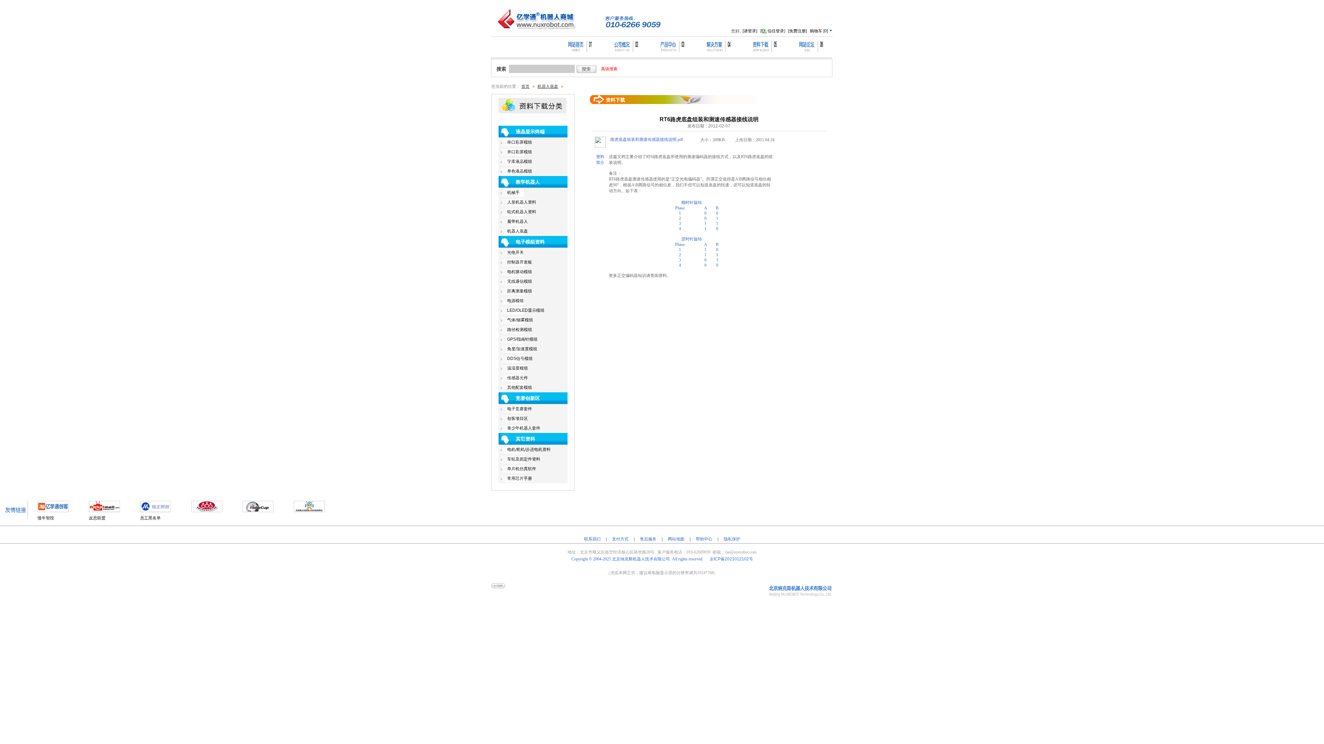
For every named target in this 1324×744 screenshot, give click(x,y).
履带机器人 (517, 221)
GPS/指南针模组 (522, 339)
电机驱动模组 (519, 271)
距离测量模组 (519, 291)
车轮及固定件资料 (523, 459)
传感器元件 (517, 377)
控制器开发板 (519, 262)
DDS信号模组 (520, 358)
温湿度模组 (517, 368)
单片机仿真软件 (521, 468)
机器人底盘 (548, 86)
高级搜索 (609, 68)
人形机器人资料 (521, 202)
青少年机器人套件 (523, 428)
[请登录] (750, 31)
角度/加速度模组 (522, 349)
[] (819, 31)
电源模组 (515, 300)
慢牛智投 (46, 518)
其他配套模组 (519, 387)
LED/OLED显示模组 (525, 310)
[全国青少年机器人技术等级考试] (309, 510)
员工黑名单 (150, 518)
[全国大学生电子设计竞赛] (206, 510)
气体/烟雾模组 (520, 320)
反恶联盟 (97, 518)
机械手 (513, 192)
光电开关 (515, 252)
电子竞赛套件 (519, 408)
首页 (525, 86)
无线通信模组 (519, 281)
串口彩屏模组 (519, 142)
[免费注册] (797, 31)
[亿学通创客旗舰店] (53, 510)
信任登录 (776, 31)
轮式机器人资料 (521, 211)
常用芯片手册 (519, 478)
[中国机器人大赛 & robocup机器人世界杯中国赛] (257, 510)
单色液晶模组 (519, 171)
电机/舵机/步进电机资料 (529, 449)
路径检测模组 (519, 329)
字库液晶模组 (519, 161)
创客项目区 (517, 418)
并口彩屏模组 (519, 151)
